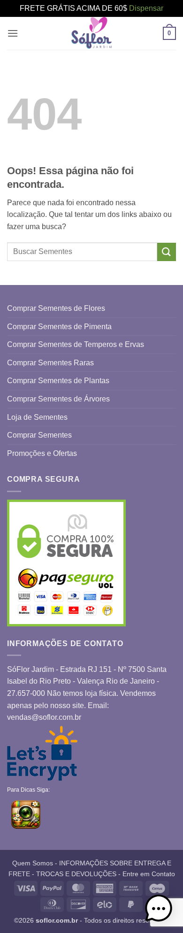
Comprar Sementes (39, 435)
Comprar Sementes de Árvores (58, 399)
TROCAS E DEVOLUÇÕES (76, 874)
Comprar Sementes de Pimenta (59, 327)
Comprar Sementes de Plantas (58, 381)
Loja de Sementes (37, 417)
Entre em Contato (148, 874)
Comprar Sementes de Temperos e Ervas (75, 344)
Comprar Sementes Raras (50, 363)
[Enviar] (166, 252)
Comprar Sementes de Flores (56, 308)
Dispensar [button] (146, 8)
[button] (12, 33)
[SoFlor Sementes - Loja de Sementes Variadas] (91, 33)
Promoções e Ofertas (42, 453)
